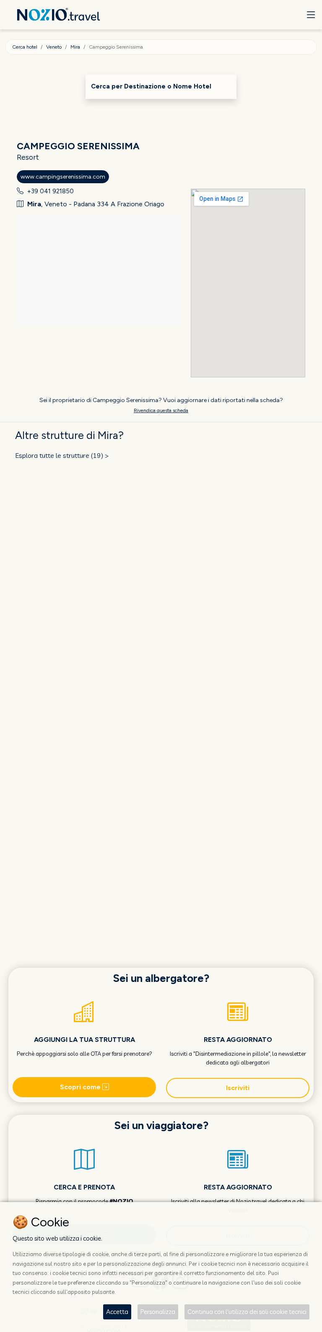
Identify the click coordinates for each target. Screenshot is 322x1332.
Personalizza (157, 1312)
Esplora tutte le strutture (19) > (62, 455)
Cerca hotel (24, 47)
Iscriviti (237, 1088)
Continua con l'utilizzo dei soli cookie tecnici (246, 1312)
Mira (75, 47)
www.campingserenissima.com (63, 176)
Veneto (54, 47)
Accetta (117, 1312)
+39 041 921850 (50, 191)
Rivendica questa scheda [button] (161, 410)
